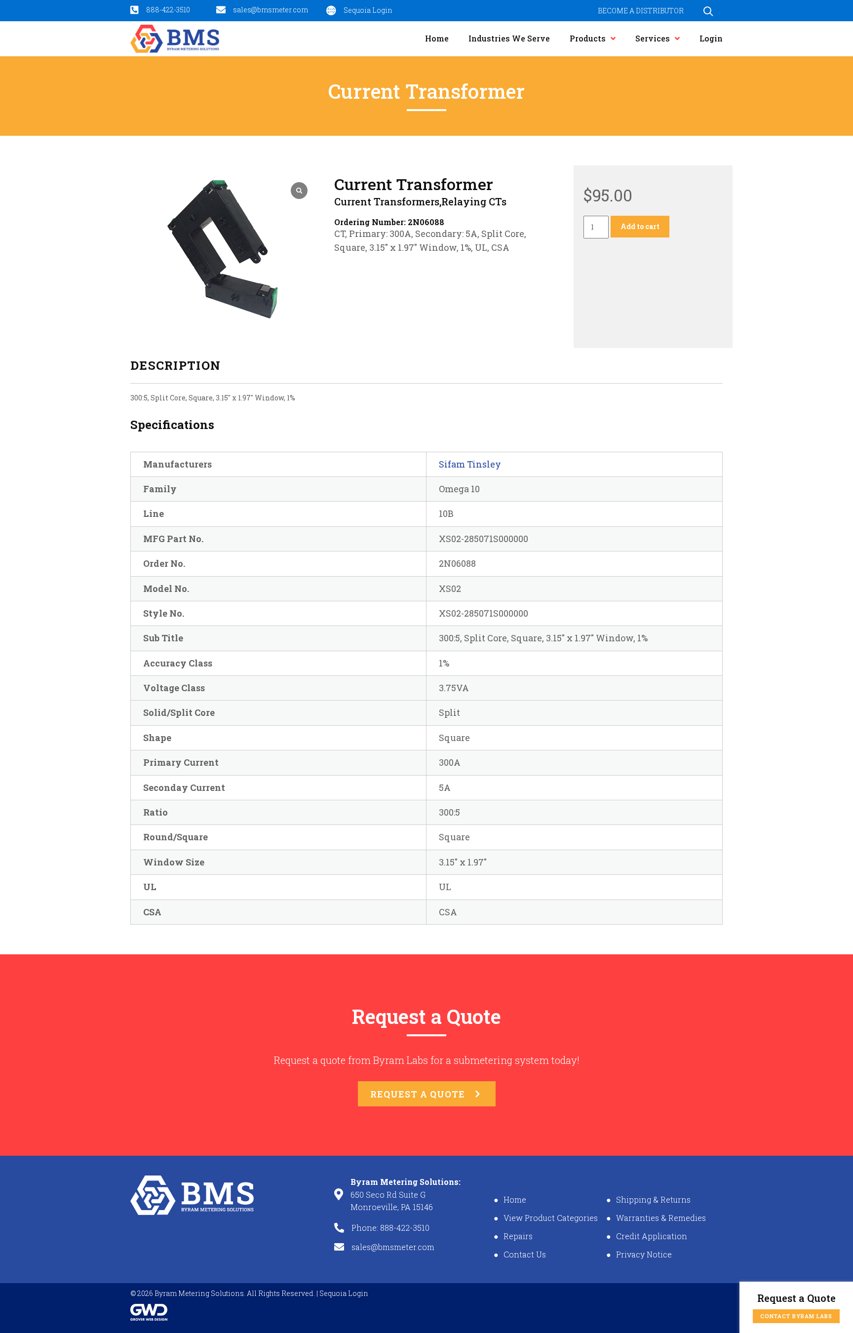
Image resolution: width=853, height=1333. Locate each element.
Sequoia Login (343, 1293)
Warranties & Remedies (661, 1218)
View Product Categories (551, 1218)
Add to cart (639, 226)
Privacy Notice (644, 1254)
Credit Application (651, 1236)
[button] (708, 11)
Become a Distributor (641, 10)
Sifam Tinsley (470, 464)
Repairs (518, 1236)
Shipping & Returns (653, 1199)
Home (515, 1199)
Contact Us (525, 1254)
